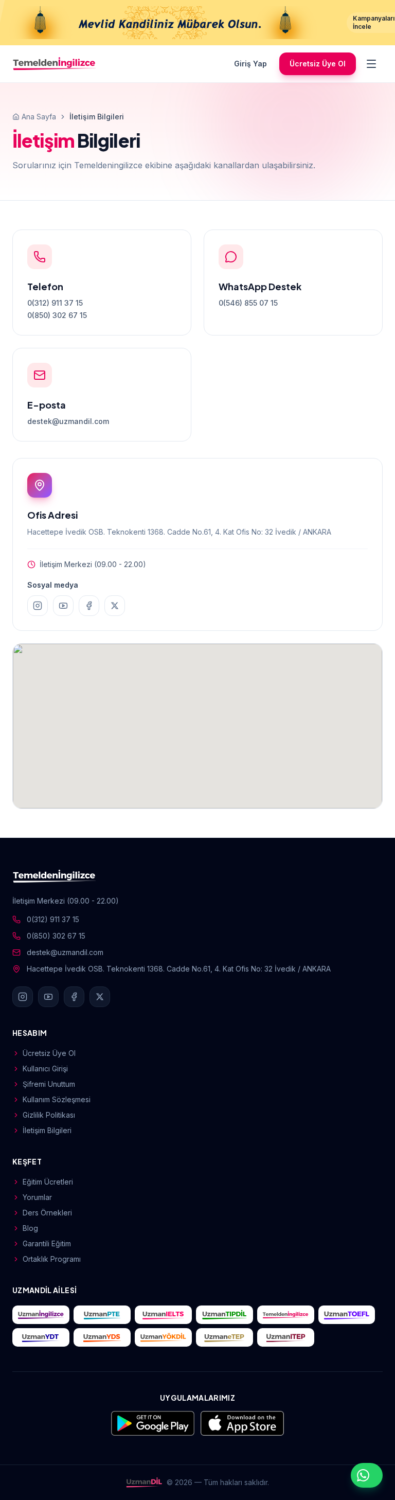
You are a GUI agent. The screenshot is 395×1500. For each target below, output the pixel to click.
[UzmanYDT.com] (40, 1337)
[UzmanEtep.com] (224, 1337)
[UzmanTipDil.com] (224, 1314)
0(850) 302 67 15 (57, 315)
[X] (114, 605)
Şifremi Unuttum (49, 1084)
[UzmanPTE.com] (102, 1314)
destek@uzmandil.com (68, 421)
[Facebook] (89, 605)
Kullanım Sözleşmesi (57, 1099)
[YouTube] (63, 605)
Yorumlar (37, 1197)
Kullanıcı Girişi (45, 1068)
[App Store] (242, 1423)
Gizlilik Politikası (49, 1114)
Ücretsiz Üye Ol (318, 63)
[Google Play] (152, 1423)
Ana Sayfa (39, 116)
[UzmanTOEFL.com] (346, 1314)
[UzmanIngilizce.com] (40, 1314)
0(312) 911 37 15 (55, 302)
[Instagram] (37, 605)
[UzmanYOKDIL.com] (163, 1337)
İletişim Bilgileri (47, 1130)
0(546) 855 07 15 (248, 302)
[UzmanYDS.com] (102, 1337)
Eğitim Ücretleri (48, 1181)
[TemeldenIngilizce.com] (285, 1314)
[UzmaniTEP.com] (285, 1337)
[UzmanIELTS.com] (163, 1314)
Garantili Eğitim (47, 1243)
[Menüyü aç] (371, 63)
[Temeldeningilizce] (54, 64)
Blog (30, 1228)
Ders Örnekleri (47, 1212)
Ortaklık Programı (52, 1259)
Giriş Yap (250, 63)
